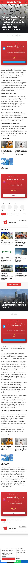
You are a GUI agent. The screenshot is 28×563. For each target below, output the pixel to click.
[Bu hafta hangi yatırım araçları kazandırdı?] (7, 235)
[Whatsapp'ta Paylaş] (17, 561)
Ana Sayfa (7, 548)
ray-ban (3, 215)
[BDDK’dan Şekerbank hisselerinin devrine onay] (7, 251)
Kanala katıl (13, 62)
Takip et (13, 195)
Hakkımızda (17, 558)
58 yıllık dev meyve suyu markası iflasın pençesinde (6, 151)
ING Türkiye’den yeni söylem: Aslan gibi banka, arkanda (20, 244)
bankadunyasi (12, 222)
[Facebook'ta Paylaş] (3, 561)
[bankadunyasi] (5, 222)
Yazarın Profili (22, 220)
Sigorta (22, 552)
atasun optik (10, 213)
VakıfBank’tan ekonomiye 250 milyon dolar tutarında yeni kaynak (7, 277)
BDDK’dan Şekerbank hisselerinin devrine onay (6, 260)
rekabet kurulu (9, 215)
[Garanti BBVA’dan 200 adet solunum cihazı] (21, 268)
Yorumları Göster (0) (13, 284)
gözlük (23, 213)
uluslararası (7, 521)
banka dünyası (17, 213)
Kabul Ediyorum (8, 559)
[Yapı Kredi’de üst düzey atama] (7, 161)
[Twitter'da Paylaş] (10, 561)
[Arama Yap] (26, 2)
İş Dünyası (22, 550)
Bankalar (20, 548)
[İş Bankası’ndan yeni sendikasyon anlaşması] (21, 251)
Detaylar (4, 556)
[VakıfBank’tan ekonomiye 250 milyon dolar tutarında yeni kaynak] (7, 268)
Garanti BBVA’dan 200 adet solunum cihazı (21, 276)
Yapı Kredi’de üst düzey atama (5, 167)
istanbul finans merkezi (19, 520)
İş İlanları (14, 548)
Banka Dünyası (14, 1)
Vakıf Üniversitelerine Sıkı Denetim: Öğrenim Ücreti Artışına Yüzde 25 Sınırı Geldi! (21, 152)
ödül (3, 521)
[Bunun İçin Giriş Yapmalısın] (8, 35)
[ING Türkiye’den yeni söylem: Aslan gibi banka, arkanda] (21, 235)
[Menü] (2, 2)
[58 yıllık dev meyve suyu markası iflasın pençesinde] (7, 144)
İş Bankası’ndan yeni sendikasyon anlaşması (20, 260)
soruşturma (16, 215)
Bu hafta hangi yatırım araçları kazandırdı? (7, 243)
